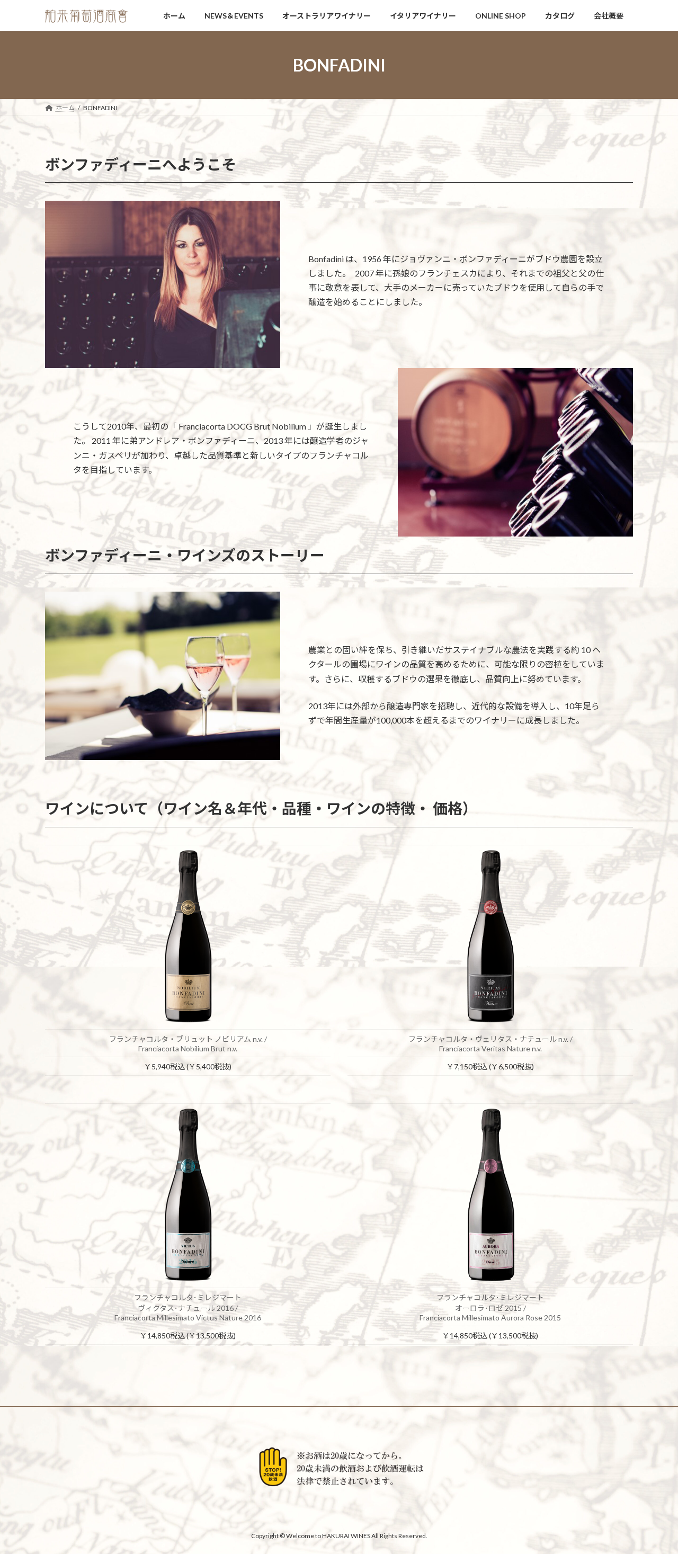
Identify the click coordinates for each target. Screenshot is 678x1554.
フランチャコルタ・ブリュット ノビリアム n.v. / (188, 1038)
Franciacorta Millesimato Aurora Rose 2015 (490, 1317)
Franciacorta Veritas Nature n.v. (490, 1048)
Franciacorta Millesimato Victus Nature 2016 (187, 1317)
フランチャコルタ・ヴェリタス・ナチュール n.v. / (490, 1038)
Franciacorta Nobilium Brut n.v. (187, 1048)
